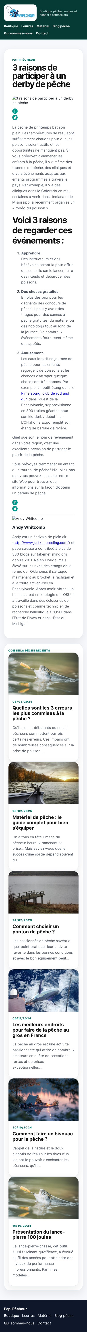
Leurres (27, 26)
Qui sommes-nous (18, 33)
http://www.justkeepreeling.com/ (41, 542)
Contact (42, 33)
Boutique (11, 26)
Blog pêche (61, 26)
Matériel (43, 26)
